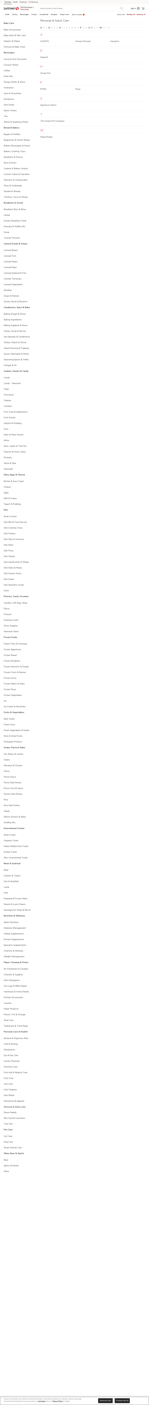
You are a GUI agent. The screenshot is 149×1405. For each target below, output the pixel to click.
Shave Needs (10, 1112)
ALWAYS (44, 41)
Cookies (7, 400)
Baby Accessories (12, 29)
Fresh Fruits (9, 724)
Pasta (6, 771)
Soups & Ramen (11, 295)
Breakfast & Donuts (13, 157)
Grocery (8, 2)
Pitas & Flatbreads (13, 185)
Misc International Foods (16, 857)
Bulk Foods (9, 718)
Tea (5, 116)
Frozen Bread (10, 655)
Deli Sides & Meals (13, 567)
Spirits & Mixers (11, 1165)
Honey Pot (45, 73)
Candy (7, 377)
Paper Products (11, 1008)
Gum (6, 428)
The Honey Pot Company (52, 121)
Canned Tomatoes (13, 278)
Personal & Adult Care (14, 1106)
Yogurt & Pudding (12, 504)
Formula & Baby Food (14, 46)
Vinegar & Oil (10, 365)
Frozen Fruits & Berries (15, 672)
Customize (42, 1401)
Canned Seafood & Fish (15, 273)
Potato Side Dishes (13, 793)
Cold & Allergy (11, 1043)
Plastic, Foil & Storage (14, 1014)
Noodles (8, 290)
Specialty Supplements (15, 945)
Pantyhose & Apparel (14, 1101)
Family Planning (11, 1061)
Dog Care (8, 1141)
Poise (77, 89)
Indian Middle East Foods (16, 846)
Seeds (7, 811)
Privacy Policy (57, 1401)
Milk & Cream (10, 498)
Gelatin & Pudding (13, 423)
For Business (33, 2)
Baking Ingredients (13, 319)
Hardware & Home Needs (16, 991)
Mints (6, 440)
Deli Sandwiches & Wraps (16, 562)
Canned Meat (10, 267)
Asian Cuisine (10, 516)
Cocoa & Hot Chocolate (15, 59)
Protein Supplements (14, 939)
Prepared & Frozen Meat (15, 898)
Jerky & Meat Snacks (14, 434)
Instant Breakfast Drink (15, 220)
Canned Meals (11, 261)
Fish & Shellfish (11, 881)
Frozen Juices (10, 678)
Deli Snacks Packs (12, 573)
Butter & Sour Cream (14, 481)
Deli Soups (9, 579)
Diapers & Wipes (12, 41)
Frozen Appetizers (12, 649)
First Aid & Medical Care (15, 1072)
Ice (5, 700)
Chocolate (9, 394)
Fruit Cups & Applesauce (16, 411)
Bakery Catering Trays (14, 151)
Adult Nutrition (11, 922)
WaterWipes (46, 137)
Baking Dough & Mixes (15, 313)
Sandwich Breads (12, 191)
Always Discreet (83, 41)
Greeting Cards (11, 620)
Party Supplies (11, 625)
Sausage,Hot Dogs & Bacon (17, 909)
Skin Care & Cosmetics (14, 1118)
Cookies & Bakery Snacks (16, 168)
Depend (44, 57)
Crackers (8, 406)
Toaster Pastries (12, 237)
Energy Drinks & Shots (14, 81)
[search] (121, 8)
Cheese (7, 486)
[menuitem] (7, 14)
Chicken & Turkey (12, 875)
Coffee (7, 70)
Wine (6, 1171)
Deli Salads (9, 556)
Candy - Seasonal (12, 383)
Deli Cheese (9, 533)
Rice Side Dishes (12, 805)
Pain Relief (9, 1095)
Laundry (8, 1003)
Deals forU (121, 14)
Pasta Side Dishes (12, 782)
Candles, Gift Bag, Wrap (15, 602)
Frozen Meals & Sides (14, 683)
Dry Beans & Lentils (13, 754)
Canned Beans (11, 250)
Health (15, 2)
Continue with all (122, 1401)
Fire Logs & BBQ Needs (15, 985)
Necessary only (105, 1401)
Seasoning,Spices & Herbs (16, 359)
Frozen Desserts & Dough (16, 666)
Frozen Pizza (10, 689)
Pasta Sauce (10, 776)
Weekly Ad (131, 14)
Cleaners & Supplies (13, 974)
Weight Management (14, 956)
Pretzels (8, 457)
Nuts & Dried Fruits (13, 735)
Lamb (6, 887)
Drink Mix (8, 76)
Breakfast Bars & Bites (15, 209)
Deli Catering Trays (13, 527)
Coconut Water (11, 64)
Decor (6, 608)
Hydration (9, 87)
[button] (27, 7)
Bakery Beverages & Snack (17, 145)
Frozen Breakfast (12, 660)
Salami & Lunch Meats (14, 904)
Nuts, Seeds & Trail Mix (15, 446)
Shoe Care (9, 1020)
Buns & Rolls (10, 162)
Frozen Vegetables (13, 695)
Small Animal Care (13, 1147)
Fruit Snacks (10, 417)
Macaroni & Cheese (13, 765)
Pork (6, 892)
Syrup (6, 232)
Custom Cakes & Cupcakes (17, 174)
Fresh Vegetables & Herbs (16, 730)
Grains (7, 759)
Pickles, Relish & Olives (15, 342)
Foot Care (8, 1078)
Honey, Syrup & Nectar (15, 331)
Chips (6, 389)
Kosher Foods (10, 851)
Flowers (8, 614)
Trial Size (8, 1123)
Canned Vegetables (13, 284)
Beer (6, 1159)
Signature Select (48, 105)
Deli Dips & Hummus (14, 539)
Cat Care (8, 1136)
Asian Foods (10, 834)
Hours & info (24, 9)
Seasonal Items (11, 631)
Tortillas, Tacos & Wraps (16, 197)
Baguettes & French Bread (17, 139)
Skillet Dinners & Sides (15, 816)
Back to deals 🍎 (78, 15)
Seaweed (8, 468)
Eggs (6, 492)
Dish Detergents (12, 980)
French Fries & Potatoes (15, 643)
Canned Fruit (10, 255)
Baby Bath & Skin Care (15, 35)
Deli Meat (8, 544)
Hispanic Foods (11, 840)
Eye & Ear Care (11, 1055)
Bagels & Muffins (12, 134)
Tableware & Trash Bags (16, 1025)
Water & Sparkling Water (16, 121)
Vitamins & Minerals (13, 950)
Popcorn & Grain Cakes (15, 451)
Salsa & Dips (10, 463)
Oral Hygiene (10, 1089)
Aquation (114, 41)
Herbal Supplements (14, 933)
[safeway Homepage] (11, 8)
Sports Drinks (10, 110)
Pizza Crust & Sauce (13, 788)
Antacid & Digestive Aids (16, 1038)
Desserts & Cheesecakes (16, 179)
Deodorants (9, 1049)
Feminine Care (10, 1066)
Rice (6, 799)
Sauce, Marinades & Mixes (16, 353)
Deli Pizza (8, 550)
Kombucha (9, 99)
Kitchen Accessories (13, 997)
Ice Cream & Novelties (14, 706)
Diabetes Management (15, 927)
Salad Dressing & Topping (16, 348)
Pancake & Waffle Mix (14, 226)
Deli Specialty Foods (14, 584)
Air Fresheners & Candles (16, 968)
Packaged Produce (13, 741)
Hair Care (8, 1083)
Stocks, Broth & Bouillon (15, 301)
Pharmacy (23, 2)
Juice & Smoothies (12, 93)
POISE (43, 89)
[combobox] (81, 8)
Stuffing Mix (9, 822)
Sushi (6, 590)
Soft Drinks (9, 104)
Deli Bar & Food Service (15, 522)
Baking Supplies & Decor (15, 325)
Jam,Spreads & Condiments (17, 336)
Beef (6, 870)
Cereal (7, 215)
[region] (74, 1401)
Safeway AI (141, 14)
